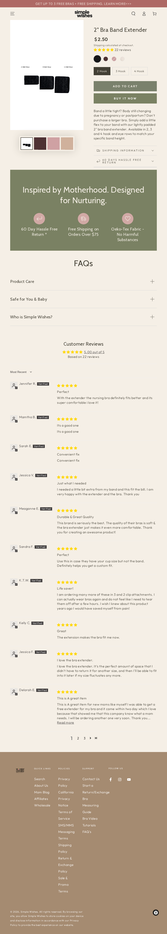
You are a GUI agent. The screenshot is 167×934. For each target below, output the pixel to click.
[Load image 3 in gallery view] (53, 143)
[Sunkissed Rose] (122, 59)
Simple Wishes (29, 911)
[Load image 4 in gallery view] (67, 143)
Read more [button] (65, 722)
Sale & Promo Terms (63, 884)
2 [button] (78, 738)
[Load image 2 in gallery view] (40, 143)
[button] (133, 13)
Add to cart (125, 86)
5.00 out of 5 (94, 352)
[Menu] (12, 13)
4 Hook (139, 71)
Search (39, 779)
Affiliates (41, 799)
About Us (41, 785)
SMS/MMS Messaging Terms (66, 831)
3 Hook (121, 71)
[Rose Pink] (114, 59)
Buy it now (125, 98)
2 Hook (102, 71)
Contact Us (91, 779)
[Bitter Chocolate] (105, 59)
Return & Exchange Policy (66, 864)
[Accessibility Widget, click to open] (156, 913)
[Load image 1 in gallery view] (27, 143)
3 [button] (85, 738)
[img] (67, 386)
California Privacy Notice (66, 798)
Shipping (99, 45)
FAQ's (86, 832)
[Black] (97, 59)
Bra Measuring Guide (90, 805)
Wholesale (42, 805)
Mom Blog (41, 792)
